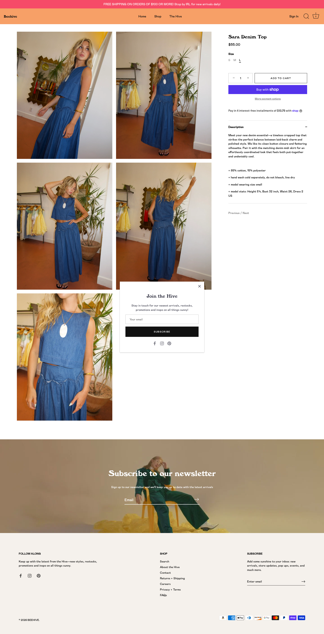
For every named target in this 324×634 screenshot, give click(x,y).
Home (142, 16)
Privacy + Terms (170, 589)
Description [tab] (236, 127)
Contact (165, 572)
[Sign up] (303, 581)
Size (231, 53)
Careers (165, 583)
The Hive (175, 16)
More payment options (268, 98)
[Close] (199, 286)
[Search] (306, 16)
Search (164, 561)
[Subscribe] (196, 499)
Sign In (293, 16)
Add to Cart (281, 78)
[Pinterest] (169, 343)
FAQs (163, 595)
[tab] (267, 168)
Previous (234, 213)
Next (246, 213)
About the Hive (170, 567)
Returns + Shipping (172, 578)
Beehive (10, 16)
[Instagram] (162, 343)
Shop (157, 16)
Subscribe (162, 331)
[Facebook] (155, 343)
